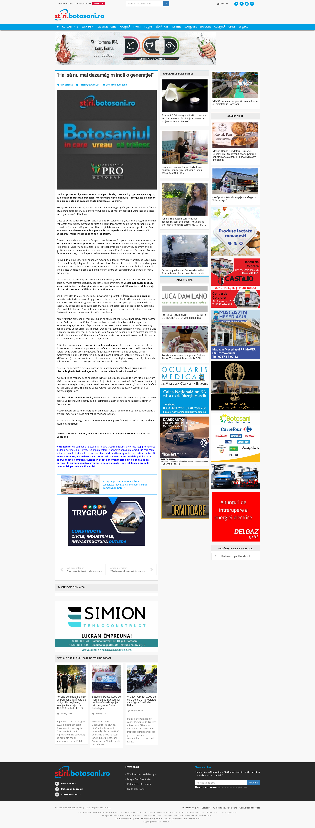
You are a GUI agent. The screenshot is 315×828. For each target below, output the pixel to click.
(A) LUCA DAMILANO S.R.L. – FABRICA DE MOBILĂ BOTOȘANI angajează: (184, 317)
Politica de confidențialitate (231, 787)
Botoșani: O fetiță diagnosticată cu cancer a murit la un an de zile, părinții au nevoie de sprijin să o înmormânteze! (184, 118)
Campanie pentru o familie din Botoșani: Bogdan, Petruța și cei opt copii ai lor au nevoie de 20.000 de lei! (182, 170)
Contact (205, 807)
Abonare (253, 782)
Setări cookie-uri (192, 818)
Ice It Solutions (135, 788)
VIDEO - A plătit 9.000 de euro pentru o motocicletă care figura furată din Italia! (142, 701)
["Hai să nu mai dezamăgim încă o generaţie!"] (107, 140)
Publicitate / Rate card (225, 807)
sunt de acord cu (222, 787)
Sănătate (162, 26)
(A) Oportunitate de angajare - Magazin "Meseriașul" (234, 199)
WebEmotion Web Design (141, 774)
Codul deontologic (249, 807)
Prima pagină (191, 807)
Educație (205, 26)
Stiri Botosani (67, 85)
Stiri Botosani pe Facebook (233, 556)
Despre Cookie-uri (173, 818)
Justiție (176, 26)
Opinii (231, 26)
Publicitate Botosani (139, 784)
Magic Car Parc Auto (139, 779)
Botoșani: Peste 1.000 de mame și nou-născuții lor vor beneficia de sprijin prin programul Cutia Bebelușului (106, 702)
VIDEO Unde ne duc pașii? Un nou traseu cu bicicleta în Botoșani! (235, 103)
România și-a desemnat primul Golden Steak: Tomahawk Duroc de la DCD (183, 357)
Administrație (107, 26)
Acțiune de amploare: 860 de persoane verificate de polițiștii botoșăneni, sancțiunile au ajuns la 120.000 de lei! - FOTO (71, 702)
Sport (137, 26)
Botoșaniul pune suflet (116, 85)
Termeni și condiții (124, 818)
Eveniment (88, 26)
